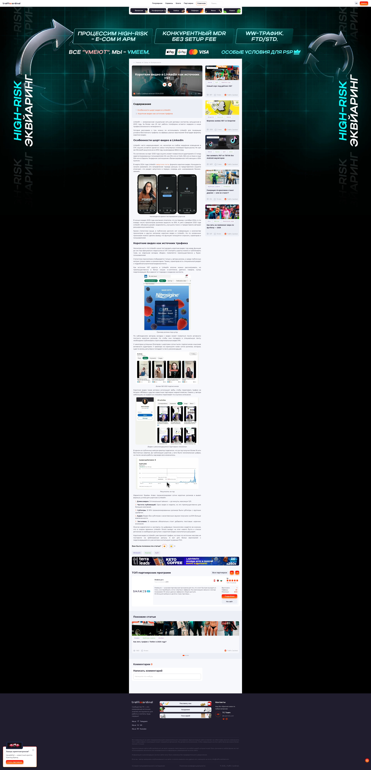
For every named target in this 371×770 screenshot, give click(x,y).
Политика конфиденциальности (192, 766)
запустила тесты (162, 164)
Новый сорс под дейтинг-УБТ (219, 86)
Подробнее (229, 596)
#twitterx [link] (161, 638)
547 (215, 234)
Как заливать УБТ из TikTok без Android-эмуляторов (220, 157)
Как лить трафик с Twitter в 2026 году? (149, 642)
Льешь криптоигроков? (17, 752)
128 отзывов (231, 583)
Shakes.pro (159, 580)
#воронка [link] (220, 117)
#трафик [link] (136, 638)
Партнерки (188, 3)
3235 (216, 129)
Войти (364, 3)
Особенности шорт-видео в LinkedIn (153, 110)
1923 (142, 651)
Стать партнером (14, 762)
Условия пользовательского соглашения (148, 766)
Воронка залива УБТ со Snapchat (221, 121)
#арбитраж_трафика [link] (214, 186)
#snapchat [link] (211, 117)
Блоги (178, 3)
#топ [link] (209, 221)
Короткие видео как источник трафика (154, 114)
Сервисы (169, 3)
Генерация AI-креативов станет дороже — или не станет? (220, 191)
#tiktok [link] (210, 152)
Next (236, 637)
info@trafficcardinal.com (220, 759)
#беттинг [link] (217, 221)
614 (215, 199)
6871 (216, 164)
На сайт (229, 601)
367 (215, 95)
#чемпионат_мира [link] (228, 221)
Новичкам (201, 3)
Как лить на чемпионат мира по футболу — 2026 (220, 226)
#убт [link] (157, 553)
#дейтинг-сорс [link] (226, 82)
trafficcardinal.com (154, 748)
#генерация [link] (227, 186)
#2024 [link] (231, 152)
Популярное (157, 3)
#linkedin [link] (137, 553)
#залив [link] (148, 553)
